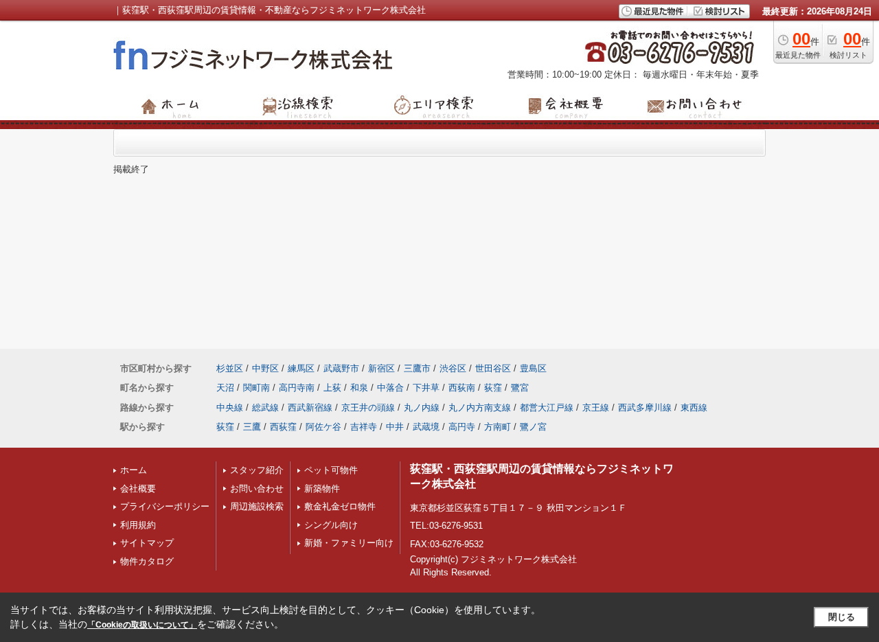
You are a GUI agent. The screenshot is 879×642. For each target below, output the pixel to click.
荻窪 (493, 387)
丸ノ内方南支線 (479, 407)
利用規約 (138, 525)
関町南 (256, 387)
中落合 (390, 387)
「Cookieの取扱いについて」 (142, 625)
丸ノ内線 (422, 407)
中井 (395, 427)
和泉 (359, 387)
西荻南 (461, 387)
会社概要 (138, 488)
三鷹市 (417, 368)
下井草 (426, 387)
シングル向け (331, 525)
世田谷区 (493, 368)
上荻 (332, 387)
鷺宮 (520, 387)
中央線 (229, 407)
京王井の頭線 (368, 407)
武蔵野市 (341, 368)
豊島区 (533, 368)
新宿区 (381, 368)
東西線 (694, 407)
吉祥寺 (363, 427)
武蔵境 (426, 427)
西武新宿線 (310, 407)
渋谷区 (453, 368)
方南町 (497, 427)
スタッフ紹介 (257, 470)
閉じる (841, 617)
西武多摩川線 (645, 407)
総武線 (265, 407)
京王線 (595, 407)
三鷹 (252, 427)
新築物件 (322, 488)
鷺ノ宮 (533, 427)
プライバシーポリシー (164, 506)
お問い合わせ (257, 488)
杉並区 (229, 368)
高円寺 (461, 427)
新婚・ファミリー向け (348, 543)
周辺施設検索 (257, 506)
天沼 (225, 387)
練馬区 (301, 368)
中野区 (265, 368)
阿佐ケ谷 (323, 427)
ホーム (133, 470)
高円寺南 (297, 387)
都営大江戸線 (546, 407)
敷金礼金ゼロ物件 (340, 506)
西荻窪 (283, 427)
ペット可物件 (331, 470)
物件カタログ (147, 561)
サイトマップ (147, 543)
